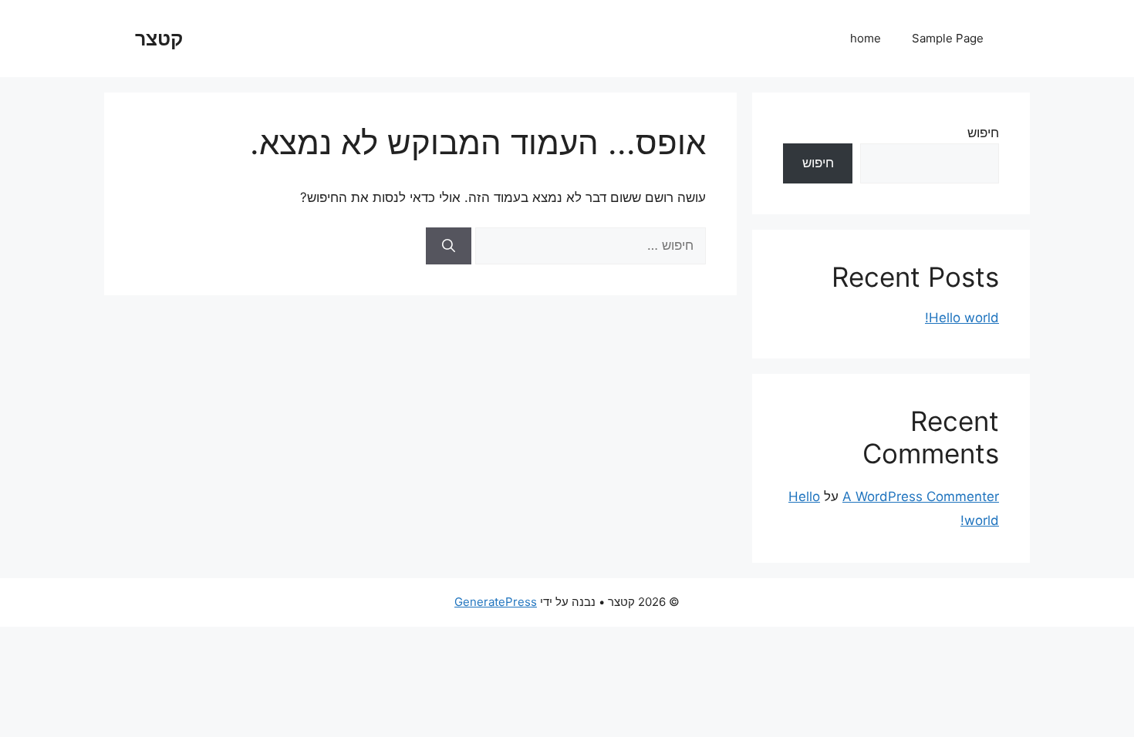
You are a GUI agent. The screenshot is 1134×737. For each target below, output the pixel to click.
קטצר (159, 38)
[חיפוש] (448, 245)
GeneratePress (495, 601)
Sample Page (948, 38)
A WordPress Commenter (920, 496)
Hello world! (962, 317)
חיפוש (983, 132)
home (865, 38)
